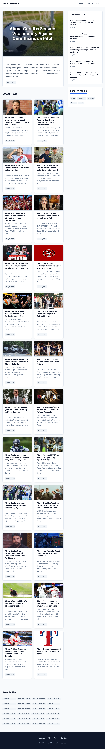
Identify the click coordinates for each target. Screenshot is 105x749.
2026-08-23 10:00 (9, 724)
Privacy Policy (53, 738)
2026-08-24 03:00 (54, 699)
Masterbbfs (10, 3)
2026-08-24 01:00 (24, 704)
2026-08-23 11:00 (53, 719)
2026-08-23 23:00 (53, 704)
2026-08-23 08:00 (39, 724)
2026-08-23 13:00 (24, 719)
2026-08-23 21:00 (24, 709)
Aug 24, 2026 (11, 82)
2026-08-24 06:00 (9, 699)
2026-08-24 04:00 (39, 699)
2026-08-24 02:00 (9, 704)
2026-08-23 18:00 (9, 714)
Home (81, 3)
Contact (99, 3)
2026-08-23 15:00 (53, 714)
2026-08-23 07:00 (53, 724)
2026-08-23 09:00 (24, 724)
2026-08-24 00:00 (39, 704)
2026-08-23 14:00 (9, 719)
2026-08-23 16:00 (38, 714)
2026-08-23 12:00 (38, 719)
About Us (90, 3)
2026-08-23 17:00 (24, 714)
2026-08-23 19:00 (53, 709)
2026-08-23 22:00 (9, 709)
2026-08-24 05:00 (24, 699)
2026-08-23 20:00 (39, 709)
